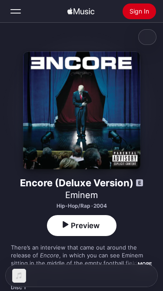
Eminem (81, 195)
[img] (80, 11)
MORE (145, 264)
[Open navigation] (15, 11)
